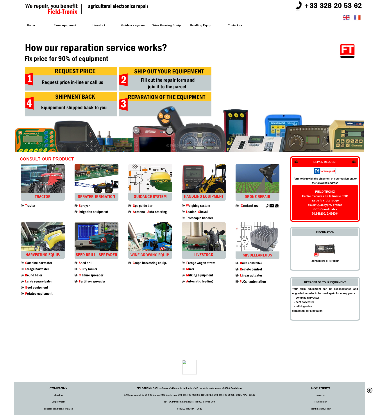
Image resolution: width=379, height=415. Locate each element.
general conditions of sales (58, 409)
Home (31, 25)
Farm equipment (65, 25)
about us (58, 395)
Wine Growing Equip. (167, 25)
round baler (321, 402)
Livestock (99, 25)
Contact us (235, 25)
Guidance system (133, 25)
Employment (58, 402)
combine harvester (321, 409)
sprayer (320, 395)
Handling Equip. (201, 25)
